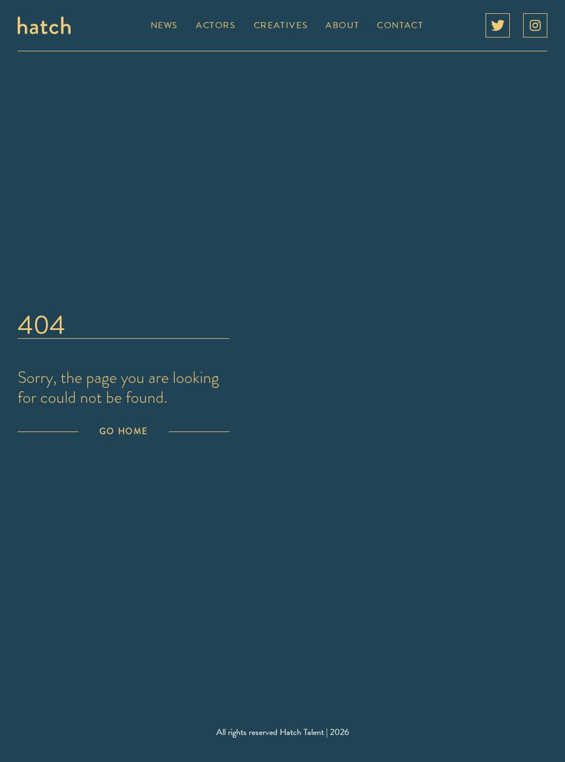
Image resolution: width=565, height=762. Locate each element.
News (164, 25)
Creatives (281, 25)
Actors (216, 25)
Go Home (123, 431)
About (342, 25)
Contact (400, 25)
